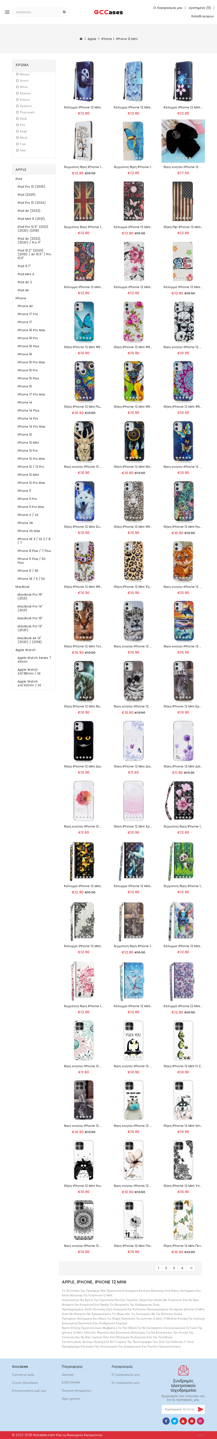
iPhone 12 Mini (127, 39)
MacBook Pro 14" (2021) (30, 608)
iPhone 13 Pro (28, 451)
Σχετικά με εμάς (23, 1374)
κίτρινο (25, 100)
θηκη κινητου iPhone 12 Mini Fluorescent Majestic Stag (83, 467)
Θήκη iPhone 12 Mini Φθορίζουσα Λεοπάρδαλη (133, 527)
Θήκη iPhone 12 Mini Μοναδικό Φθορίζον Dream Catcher (133, 467)
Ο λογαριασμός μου (126, 1374)
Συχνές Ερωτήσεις (25, 1382)
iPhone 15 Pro (28, 370)
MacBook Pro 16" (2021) (30, 596)
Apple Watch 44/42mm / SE (29, 683)
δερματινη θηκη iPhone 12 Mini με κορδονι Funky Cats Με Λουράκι (83, 167)
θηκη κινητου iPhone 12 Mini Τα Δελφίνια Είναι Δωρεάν (183, 646)
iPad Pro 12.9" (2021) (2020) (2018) (33, 229)
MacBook (22, 587)
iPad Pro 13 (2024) (32, 203)
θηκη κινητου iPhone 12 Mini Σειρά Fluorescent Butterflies (183, 467)
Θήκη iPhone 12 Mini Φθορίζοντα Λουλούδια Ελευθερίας (133, 347)
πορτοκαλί (27, 112)
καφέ (23, 131)
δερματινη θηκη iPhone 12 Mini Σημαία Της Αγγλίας (83, 227)
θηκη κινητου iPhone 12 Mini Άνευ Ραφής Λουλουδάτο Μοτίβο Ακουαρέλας (83, 826)
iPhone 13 (25, 434)
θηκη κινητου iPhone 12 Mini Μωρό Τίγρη (183, 587)
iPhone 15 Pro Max (31, 362)
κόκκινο (25, 93)
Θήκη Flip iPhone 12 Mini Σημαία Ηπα (183, 227)
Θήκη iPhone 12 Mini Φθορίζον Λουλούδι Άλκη (83, 587)
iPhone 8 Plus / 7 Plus (34, 551)
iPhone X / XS (28, 515)
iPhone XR (25, 523)
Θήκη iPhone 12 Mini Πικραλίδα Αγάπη (133, 1246)
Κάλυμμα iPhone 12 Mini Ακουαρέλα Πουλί (183, 946)
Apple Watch (25, 650)
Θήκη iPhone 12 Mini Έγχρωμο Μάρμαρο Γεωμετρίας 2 (133, 587)
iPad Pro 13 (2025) (31, 187)
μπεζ (24, 138)
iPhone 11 (24, 491)
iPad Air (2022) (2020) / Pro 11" (29, 241)
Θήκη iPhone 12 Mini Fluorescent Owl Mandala (83, 407)
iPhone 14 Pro (28, 418)
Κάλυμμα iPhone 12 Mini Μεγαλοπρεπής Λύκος (133, 886)
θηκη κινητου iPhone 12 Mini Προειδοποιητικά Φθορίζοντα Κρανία (183, 347)
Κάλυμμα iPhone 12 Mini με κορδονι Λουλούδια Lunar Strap (183, 107)
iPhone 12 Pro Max (31, 483)
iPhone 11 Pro (27, 499)
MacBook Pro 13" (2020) (30, 628)
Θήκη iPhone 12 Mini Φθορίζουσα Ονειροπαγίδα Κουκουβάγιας (133, 407)
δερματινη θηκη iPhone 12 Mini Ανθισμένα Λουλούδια (183, 826)
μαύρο (25, 74)
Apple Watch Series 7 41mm (34, 660)
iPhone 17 (25, 322)
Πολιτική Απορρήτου (76, 1390)
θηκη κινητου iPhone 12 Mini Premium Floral (133, 1186)
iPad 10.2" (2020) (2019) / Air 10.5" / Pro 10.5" (34, 254)
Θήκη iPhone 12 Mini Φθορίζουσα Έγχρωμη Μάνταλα (183, 407)
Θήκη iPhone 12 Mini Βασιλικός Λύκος (83, 706)
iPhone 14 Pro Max (32, 426)
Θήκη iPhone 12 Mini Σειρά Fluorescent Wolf (83, 527)
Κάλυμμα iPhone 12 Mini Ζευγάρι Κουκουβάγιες (183, 287)
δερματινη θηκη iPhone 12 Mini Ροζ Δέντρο (83, 1006)
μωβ (23, 119)
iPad (18, 179)
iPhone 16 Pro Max (31, 330)
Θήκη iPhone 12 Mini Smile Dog (183, 1126)
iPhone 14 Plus (28, 410)
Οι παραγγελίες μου (126, 1382)
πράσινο (26, 106)
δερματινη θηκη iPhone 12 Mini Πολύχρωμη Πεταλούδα (133, 167)
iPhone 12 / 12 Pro (31, 467)
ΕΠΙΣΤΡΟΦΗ (71, 1382)
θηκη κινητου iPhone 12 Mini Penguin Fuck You (133, 1066)
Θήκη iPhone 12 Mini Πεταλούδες (183, 1246)
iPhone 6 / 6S (28, 571)
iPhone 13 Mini (28, 442)
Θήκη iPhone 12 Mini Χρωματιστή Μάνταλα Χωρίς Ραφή (133, 826)
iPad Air (23, 290)
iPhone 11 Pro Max (31, 507)
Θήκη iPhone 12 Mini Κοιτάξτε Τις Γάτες (83, 1186)
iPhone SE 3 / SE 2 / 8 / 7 (34, 541)
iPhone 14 (25, 402)
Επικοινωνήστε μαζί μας (29, 1390)
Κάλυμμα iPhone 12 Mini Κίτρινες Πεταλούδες (83, 886)
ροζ (22, 125)
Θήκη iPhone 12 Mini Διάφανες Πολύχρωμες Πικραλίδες (183, 766)
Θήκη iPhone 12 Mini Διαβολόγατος (83, 766)
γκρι (23, 144)
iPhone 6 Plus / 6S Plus (32, 561)
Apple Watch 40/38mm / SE (29, 672)
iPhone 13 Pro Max (31, 459)
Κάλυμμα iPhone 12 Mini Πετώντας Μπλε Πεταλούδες (133, 1006)
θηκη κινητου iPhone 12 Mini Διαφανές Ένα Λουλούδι (83, 1066)
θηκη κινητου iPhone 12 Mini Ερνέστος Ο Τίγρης (83, 1126)
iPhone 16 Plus (28, 346)
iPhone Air (25, 306)
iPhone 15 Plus (28, 378)
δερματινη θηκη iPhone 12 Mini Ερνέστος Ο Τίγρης (133, 946)
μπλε (24, 87)
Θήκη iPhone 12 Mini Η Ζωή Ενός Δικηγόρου (183, 1066)
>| (190, 1268)
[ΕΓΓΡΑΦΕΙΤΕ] (200, 1409)
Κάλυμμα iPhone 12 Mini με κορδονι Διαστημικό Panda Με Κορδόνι (83, 107)
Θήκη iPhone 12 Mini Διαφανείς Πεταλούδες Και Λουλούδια (133, 766)
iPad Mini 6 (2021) (31, 219)
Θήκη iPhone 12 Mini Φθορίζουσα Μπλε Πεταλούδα (83, 347)
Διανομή (68, 1374)
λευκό (24, 81)
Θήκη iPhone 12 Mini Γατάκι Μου (83, 646)
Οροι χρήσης (71, 1399)
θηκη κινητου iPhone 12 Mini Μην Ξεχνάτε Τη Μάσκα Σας (133, 1126)
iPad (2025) (27, 195)
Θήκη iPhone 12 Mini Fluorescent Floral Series (183, 527)
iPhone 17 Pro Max (31, 394)
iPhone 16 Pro (28, 338)
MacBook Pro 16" (30, 618)
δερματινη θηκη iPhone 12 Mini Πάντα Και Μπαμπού (183, 886)
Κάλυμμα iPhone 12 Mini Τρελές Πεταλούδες (133, 227)
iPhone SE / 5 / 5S (31, 579)
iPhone (107, 39)
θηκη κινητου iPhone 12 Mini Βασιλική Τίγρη (133, 646)
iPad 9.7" (24, 266)
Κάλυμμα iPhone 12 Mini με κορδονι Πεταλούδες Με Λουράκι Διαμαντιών (133, 107)
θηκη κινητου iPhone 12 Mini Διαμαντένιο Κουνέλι (183, 167)
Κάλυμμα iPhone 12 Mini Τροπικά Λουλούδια (133, 287)
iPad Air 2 (25, 282)
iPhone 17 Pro (28, 314)
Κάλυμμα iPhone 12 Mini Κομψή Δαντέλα (83, 946)
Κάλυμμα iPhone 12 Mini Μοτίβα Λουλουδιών (183, 1006)
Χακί (23, 150)
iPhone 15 (25, 386)
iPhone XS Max (29, 531)
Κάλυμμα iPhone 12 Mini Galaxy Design (83, 287)
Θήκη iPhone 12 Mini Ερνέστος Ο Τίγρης (183, 706)
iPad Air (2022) (29, 211)
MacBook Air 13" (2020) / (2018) (30, 640)
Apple (92, 39)
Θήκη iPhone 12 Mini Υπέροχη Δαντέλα (183, 1186)
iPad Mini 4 (26, 274)
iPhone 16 (25, 354)
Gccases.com (44, 1435)
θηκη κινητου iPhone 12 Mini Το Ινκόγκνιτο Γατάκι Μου (133, 706)
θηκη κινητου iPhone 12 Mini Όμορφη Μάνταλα (83, 1246)
